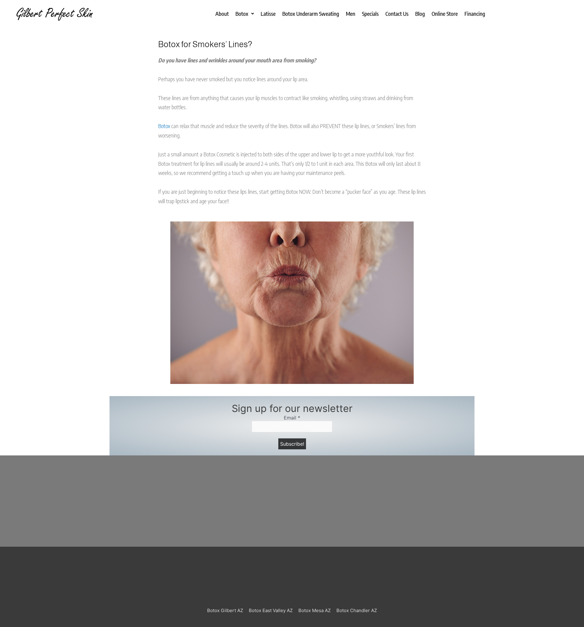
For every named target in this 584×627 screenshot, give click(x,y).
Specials (370, 13)
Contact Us (396, 13)
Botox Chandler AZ (356, 610)
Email (292, 418)
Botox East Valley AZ (271, 610)
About (222, 13)
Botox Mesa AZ (314, 610)
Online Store (445, 13)
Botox (241, 13)
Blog (420, 13)
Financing (474, 13)
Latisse (268, 13)
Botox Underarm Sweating (310, 13)
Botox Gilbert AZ (225, 610)
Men (350, 13)
